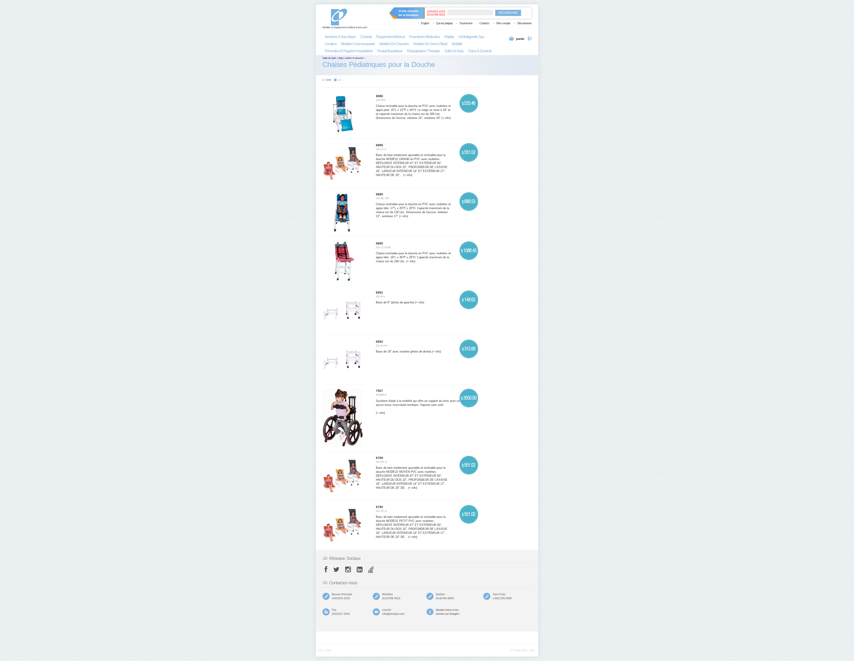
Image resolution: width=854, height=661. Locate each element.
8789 (379, 458)
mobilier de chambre (394, 44)
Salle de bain (329, 58)
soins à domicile (480, 51)
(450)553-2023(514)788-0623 (436, 13)
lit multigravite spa (471, 37)
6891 (379, 292)
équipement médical (390, 37)
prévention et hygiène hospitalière (349, 51)
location (330, 44)
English (425, 23)
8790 (379, 507)
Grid (328, 79)
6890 (379, 243)
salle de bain (454, 51)
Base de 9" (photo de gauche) (395, 302)
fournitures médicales (424, 37)
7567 (379, 391)
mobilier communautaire (358, 44)
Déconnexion (524, 23)
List (339, 79)
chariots (366, 37)
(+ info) (446, 118)
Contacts (484, 23)
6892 (379, 341)
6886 (379, 96)
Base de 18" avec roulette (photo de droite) (403, 351)
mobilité (457, 44)
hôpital (449, 37)
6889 (379, 194)
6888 (379, 145)
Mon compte (503, 23)
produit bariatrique (390, 51)
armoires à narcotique (340, 37)
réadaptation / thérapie (423, 51)
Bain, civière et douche (351, 58)
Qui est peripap (444, 23)
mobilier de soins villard (430, 44)
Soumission (465, 23)
